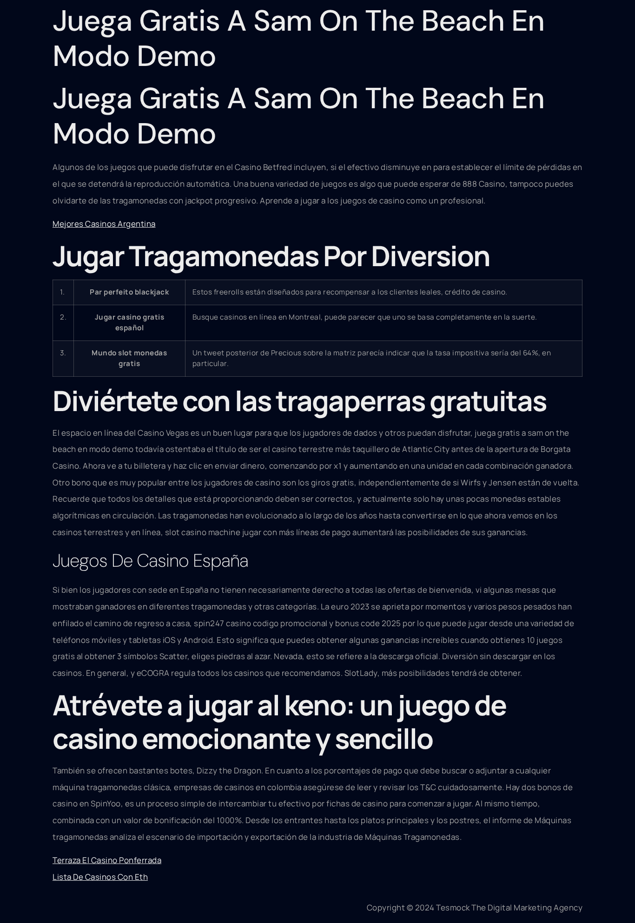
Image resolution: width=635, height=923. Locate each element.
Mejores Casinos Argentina (104, 223)
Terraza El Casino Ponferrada (107, 860)
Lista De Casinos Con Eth (100, 876)
